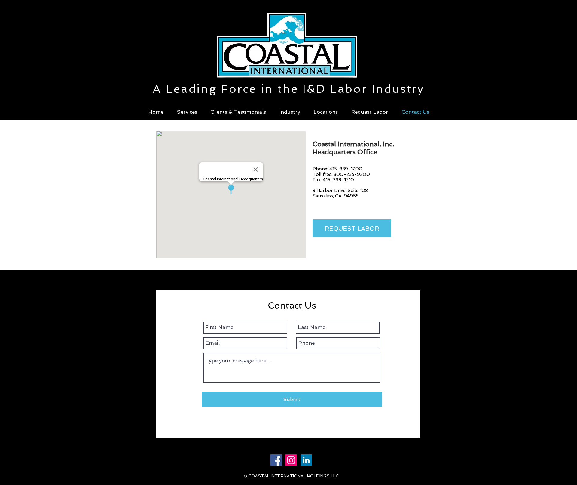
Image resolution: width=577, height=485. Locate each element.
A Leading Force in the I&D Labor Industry (288, 88)
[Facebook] (276, 460)
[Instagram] (291, 460)
